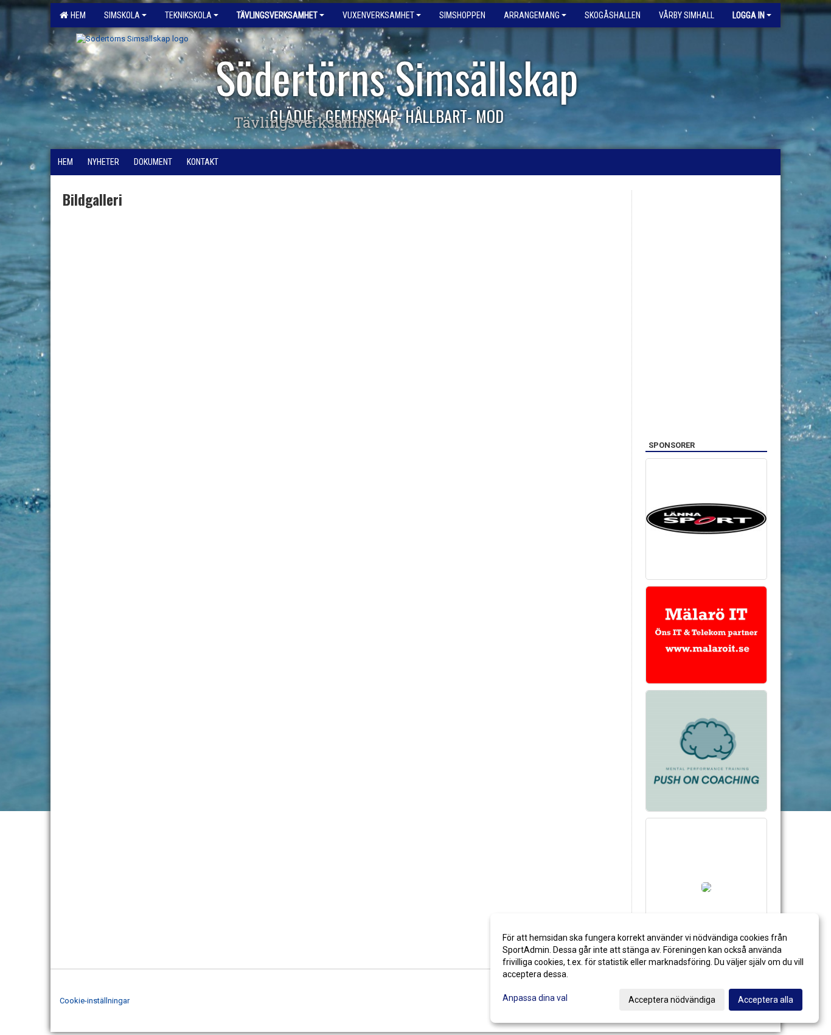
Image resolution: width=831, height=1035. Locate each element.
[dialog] (654, 968)
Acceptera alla (765, 1000)
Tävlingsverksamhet (277, 15)
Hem (76, 15)
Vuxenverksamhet (378, 15)
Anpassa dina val (535, 998)
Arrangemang (532, 15)
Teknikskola (188, 15)
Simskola (122, 15)
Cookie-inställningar (95, 1000)
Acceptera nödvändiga (671, 1000)
